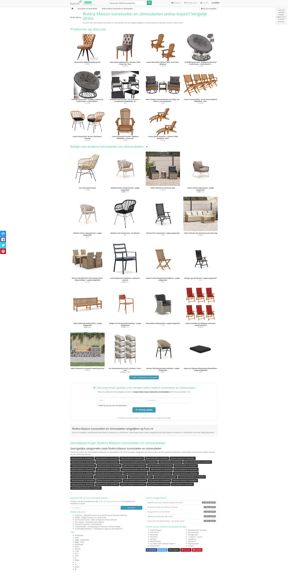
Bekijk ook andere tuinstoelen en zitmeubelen (107, 146)
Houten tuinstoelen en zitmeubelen (160, 473)
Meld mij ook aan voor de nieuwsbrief (112, 405)
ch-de (77, 551)
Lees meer (282, 21)
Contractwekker (80, 526)
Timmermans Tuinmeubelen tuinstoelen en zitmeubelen (139, 462)
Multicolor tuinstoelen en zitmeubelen (133, 484)
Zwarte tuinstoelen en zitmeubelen (132, 458)
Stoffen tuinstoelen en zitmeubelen (134, 466)
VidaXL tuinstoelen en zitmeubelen (82, 484)
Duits (77, 556)
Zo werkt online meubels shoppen (162, 544)
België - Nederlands (82, 540)
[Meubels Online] (72, 8)
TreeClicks (78, 515)
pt (75, 558)
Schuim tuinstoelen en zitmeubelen (107, 458)
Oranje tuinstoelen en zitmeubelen (170, 462)
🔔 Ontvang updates (144, 410)
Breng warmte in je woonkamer (181, 512)
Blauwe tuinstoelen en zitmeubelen (157, 458)
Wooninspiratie (193, 544)
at (75, 569)
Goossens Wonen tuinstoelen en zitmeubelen (86, 488)
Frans (77, 538)
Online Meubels (155, 530)
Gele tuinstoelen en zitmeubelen (182, 484)
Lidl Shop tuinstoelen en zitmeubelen (186, 473)
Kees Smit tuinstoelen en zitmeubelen (160, 466)
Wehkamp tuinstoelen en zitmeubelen (185, 480)
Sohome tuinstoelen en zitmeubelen (83, 480)
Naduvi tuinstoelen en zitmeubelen (83, 462)
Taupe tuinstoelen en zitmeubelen (135, 473)
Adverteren (192, 541)
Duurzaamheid (193, 532)
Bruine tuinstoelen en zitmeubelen (107, 462)
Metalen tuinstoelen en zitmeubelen (109, 466)
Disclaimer (154, 537)
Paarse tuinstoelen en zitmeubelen (108, 469)
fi (75, 562)
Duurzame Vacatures (82, 524)
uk (75, 565)
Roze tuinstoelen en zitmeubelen (82, 477)
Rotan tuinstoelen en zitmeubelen (158, 484)
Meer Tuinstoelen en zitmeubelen (144, 377)
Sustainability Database (83, 529)
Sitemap (153, 539)
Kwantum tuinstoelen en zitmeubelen (109, 480)
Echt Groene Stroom (82, 520)
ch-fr (76, 553)
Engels (77, 560)
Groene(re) (87, 2)
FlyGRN (77, 517)
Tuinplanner (192, 539)
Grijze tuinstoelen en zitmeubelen (82, 458)
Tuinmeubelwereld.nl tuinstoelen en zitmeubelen (110, 477)
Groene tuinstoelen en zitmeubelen (135, 480)
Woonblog (154, 535)
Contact (191, 546)
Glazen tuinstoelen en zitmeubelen (82, 473)
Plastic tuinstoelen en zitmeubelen (165, 477)
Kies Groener (79, 522)
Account (205, 3)
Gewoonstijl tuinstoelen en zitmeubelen (109, 473)
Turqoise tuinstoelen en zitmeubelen (83, 466)
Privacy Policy (155, 546)
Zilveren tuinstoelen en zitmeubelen (140, 477)
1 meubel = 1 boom (195, 537)
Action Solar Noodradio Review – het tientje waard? (181, 521)
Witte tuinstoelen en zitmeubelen (161, 469)
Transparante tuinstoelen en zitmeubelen (135, 469)
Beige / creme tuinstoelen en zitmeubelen (197, 462)
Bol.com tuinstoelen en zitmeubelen (185, 469)
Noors (77, 547)
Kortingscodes (193, 535)
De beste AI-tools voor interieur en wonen (181, 507)
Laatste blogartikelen (156, 498)
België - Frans (79, 542)
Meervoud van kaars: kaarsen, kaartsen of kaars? (181, 502)
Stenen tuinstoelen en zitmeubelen (186, 466)
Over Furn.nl (154, 532)
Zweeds (78, 549)
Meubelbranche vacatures (197, 530)
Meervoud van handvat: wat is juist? (181, 516)
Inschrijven (131, 508)
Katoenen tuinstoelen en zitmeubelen (182, 458)
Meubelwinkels (155, 541)
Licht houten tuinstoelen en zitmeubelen (192, 477)
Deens (77, 567)
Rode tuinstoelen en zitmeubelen (159, 480)
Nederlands (79, 535)
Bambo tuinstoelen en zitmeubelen (83, 469)
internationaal (96, 524)
